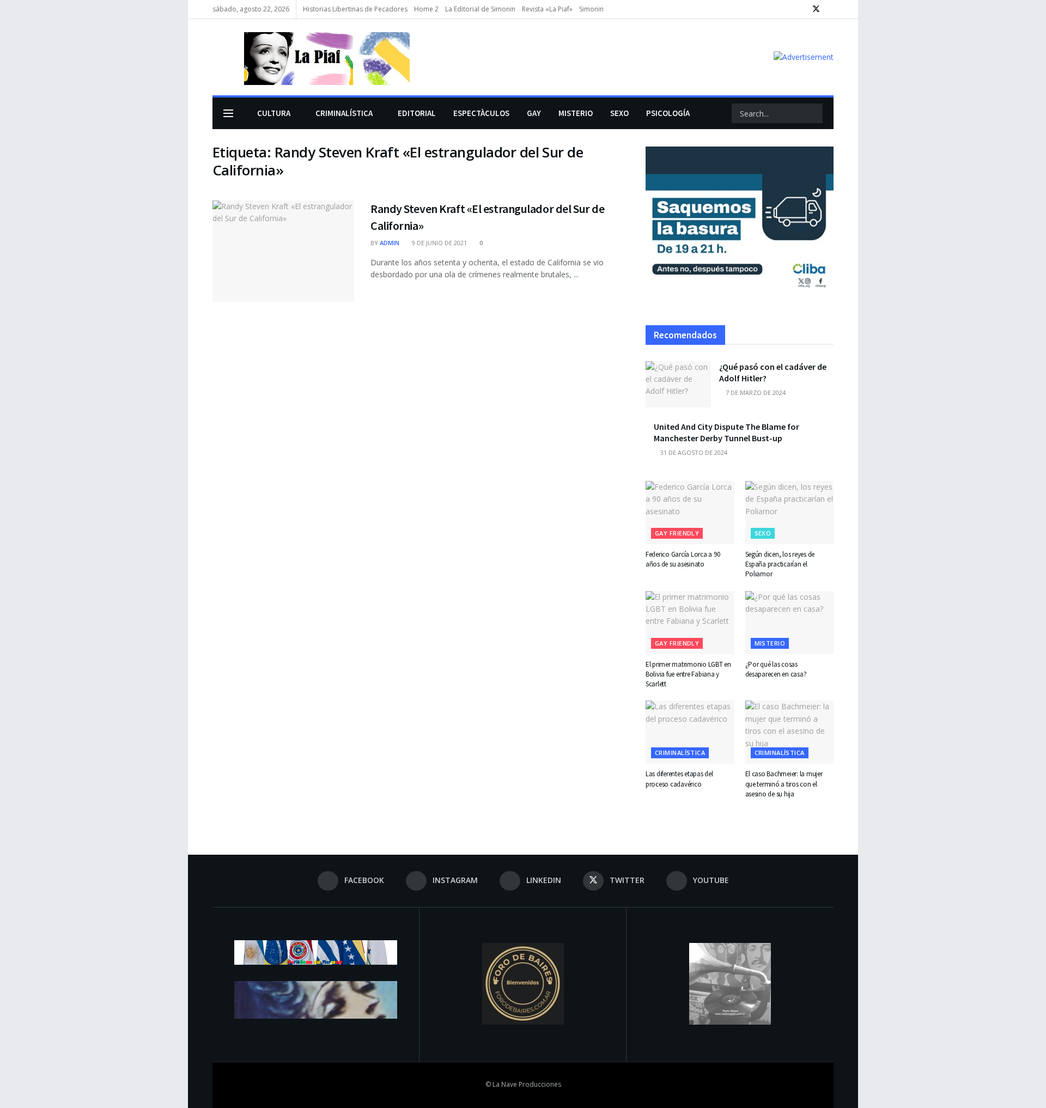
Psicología (668, 113)
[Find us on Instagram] (788, 9)
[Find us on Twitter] (816, 9)
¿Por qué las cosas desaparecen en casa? (776, 669)
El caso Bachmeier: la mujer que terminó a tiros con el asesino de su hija (784, 783)
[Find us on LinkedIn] (802, 9)
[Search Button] (813, 113)
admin (389, 243)
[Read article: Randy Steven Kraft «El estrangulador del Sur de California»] (283, 251)
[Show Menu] (228, 113)
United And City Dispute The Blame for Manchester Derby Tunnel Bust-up (726, 432)
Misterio (575, 113)
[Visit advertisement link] (804, 57)
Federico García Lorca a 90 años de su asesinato (683, 559)
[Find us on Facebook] (774, 9)
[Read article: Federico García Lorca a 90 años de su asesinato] (690, 512)
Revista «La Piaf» (547, 9)
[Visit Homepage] (311, 57)
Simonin (591, 9)
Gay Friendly (677, 533)
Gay (534, 113)
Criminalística (344, 113)
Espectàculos (481, 113)
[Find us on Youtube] (831, 9)
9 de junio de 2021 (438, 243)
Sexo (619, 113)
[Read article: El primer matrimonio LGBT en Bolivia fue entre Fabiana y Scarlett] (690, 622)
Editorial (417, 113)
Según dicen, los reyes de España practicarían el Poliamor (780, 564)
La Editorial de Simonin (480, 9)
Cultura (273, 113)
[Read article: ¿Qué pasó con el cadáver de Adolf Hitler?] (678, 384)
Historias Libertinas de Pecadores (355, 9)
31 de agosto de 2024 (693, 452)
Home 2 (426, 9)
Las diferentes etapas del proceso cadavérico (679, 778)
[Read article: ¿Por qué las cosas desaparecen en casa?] (789, 622)
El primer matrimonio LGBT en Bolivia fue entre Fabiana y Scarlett (688, 674)
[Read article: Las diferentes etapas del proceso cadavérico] (690, 732)
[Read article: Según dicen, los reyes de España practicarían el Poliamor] (789, 512)
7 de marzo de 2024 (755, 392)
